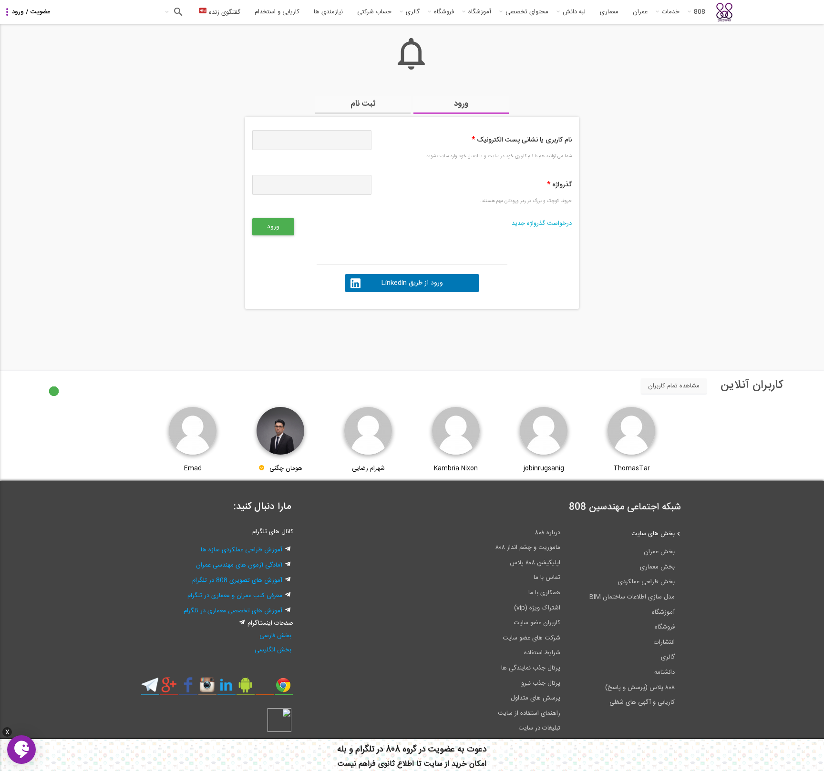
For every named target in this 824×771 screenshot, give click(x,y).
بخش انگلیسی (273, 650)
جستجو (177, 12)
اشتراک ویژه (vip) (537, 608)
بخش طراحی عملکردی (646, 582)
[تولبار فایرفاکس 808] (264, 688)
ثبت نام (363, 104)
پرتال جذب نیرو (540, 683)
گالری (413, 12)
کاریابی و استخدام (277, 12)
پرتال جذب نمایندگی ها (530, 668)
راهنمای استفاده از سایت (529, 713)
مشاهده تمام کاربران (674, 386)
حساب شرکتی (374, 12)
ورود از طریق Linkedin (412, 283)
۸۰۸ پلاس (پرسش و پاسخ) (640, 687)
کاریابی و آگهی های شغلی (642, 702)
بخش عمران (659, 552)
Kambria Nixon (456, 468)
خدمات (671, 12)
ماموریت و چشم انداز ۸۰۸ (527, 547)
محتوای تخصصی (526, 12)
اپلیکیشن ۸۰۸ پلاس (535, 563)
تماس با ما (547, 577)
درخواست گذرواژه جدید (542, 223)
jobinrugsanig (544, 468)
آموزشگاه (479, 12)
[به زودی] (371, 335)
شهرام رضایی (368, 468)
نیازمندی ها (328, 12)
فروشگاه (444, 12)
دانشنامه (664, 672)
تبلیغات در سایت (539, 728)
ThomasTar (631, 468)
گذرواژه (559, 185)
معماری (609, 12)
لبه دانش (574, 12)
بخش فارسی (275, 635)
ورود (461, 104)
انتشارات (664, 642)
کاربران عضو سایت (537, 623)
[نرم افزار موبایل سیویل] (245, 688)
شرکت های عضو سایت (531, 638)
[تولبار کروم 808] (283, 688)
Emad (193, 468)
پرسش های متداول (535, 698)
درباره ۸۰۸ (547, 533)
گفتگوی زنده (223, 12)
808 (699, 12)
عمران (640, 12)
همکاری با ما (544, 593)
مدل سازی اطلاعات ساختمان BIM (632, 597)
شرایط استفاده (542, 653)
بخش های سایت (653, 533)
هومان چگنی (285, 468)
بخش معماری (657, 567)
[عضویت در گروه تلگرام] (150, 688)
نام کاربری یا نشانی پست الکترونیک (522, 140)
